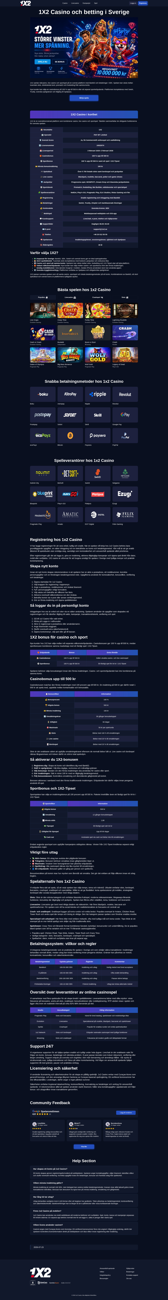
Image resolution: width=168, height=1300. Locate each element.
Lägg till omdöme (126, 1113)
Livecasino (69, 297)
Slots (123, 297)
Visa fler (84, 1146)
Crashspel (96, 297)
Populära (41, 297)
